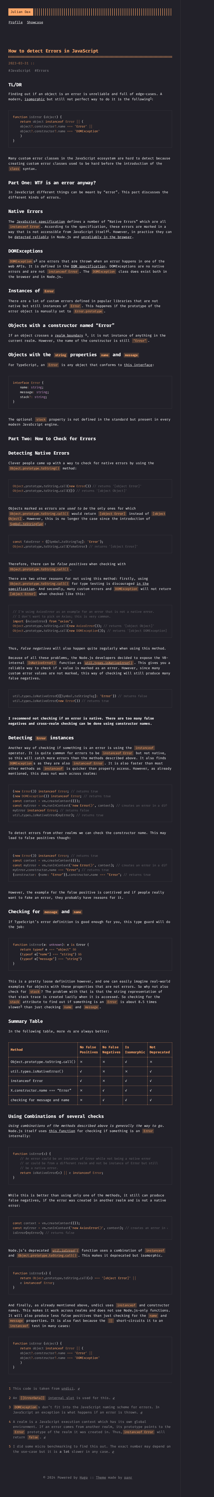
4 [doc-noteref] (86, 334)
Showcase (35, 22)
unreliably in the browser (106, 237)
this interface (138, 365)
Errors (43, 70)
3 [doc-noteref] (36, 260)
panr (128, 1477)
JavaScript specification (41, 221)
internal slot (61, 1398)
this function (62, 1131)
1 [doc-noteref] (151, 98)
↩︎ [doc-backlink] (79, 1388)
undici (67, 1388)
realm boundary (69, 335)
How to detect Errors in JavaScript (53, 51)
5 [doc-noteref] (21, 1006)
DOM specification (88, 266)
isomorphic (34, 99)
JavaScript (20, 70)
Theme (101, 1477)
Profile (16, 22)
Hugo (84, 1477)
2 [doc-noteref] (108, 231)
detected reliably (31, 237)
